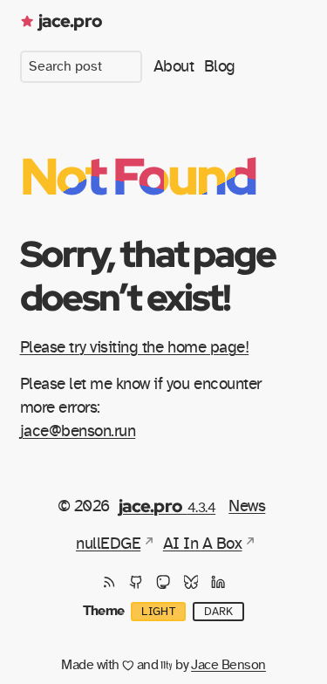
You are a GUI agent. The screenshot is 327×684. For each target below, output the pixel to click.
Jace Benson (228, 665)
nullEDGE (108, 543)
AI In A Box (202, 543)
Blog (219, 66)
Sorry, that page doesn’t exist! (148, 275)
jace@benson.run (78, 431)
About (173, 66)
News (246, 506)
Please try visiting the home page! (134, 347)
